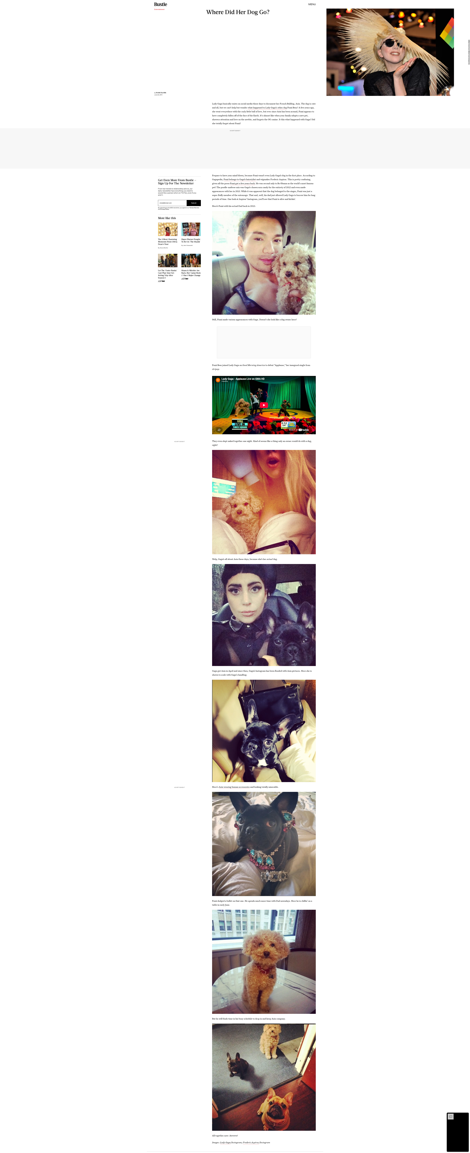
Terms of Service (194, 208)
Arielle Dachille (161, 93)
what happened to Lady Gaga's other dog (267, 107)
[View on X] (263, 342)
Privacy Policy (164, 209)
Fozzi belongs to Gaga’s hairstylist (240, 179)
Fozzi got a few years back (242, 183)
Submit (193, 203)
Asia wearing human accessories (234, 787)
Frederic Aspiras (251, 1142)
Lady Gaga (225, 1142)
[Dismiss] (466, 1114)
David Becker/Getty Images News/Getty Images (469, 52)
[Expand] (449, 1114)
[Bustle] (160, 4)
